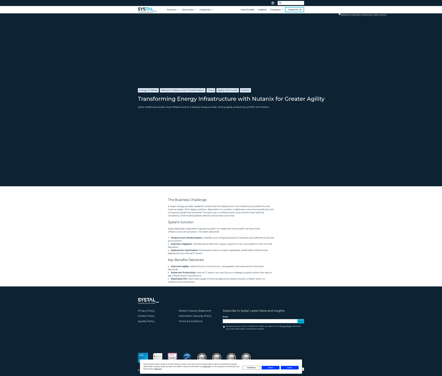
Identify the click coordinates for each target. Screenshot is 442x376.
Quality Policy (146, 321)
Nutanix (245, 90)
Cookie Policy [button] (207, 366)
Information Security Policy (195, 315)
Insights (262, 9)
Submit (301, 321)
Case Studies (247, 9)
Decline (270, 368)
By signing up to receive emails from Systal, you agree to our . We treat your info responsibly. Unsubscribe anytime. (263, 327)
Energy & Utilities (148, 90)
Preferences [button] (157, 369)
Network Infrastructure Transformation (182, 90)
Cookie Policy (146, 315)
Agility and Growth (228, 90)
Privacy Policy (146, 310)
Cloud (211, 90)
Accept (289, 368)
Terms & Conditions (191, 321)
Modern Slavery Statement (195, 310)
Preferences (251, 368)
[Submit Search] (280, 3)
